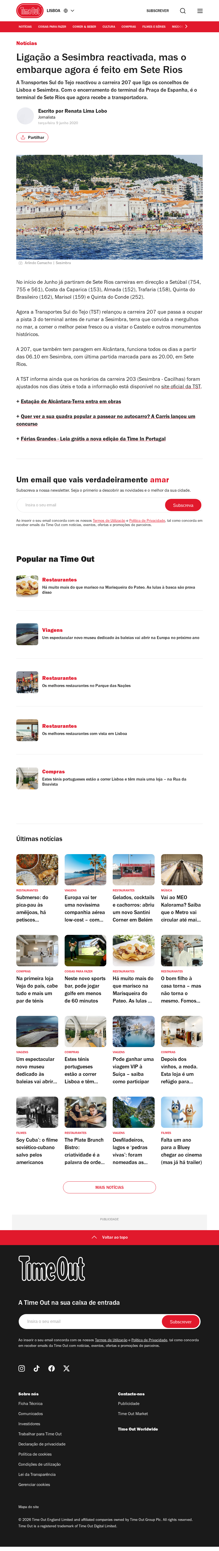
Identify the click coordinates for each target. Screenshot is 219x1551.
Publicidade (128, 1404)
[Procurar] (182, 10)
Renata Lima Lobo (86, 112)
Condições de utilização (39, 1465)
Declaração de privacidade (41, 1445)
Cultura (109, 27)
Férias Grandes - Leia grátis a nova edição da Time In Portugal (93, 439)
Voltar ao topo (115, 1238)
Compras (129, 27)
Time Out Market (133, 1414)
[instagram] (21, 1368)
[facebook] (51, 1368)
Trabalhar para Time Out (40, 1434)
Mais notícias (109, 1188)
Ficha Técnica (30, 1404)
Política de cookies (35, 1455)
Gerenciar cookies (34, 1485)
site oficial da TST (181, 387)
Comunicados (30, 1414)
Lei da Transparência (37, 1475)
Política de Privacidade (147, 521)
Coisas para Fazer (52, 27)
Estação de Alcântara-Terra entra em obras (71, 402)
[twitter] (66, 1368)
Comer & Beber (84, 27)
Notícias (25, 27)
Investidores (29, 1424)
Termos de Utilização (109, 521)
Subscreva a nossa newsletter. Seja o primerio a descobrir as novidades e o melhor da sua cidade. (103, 491)
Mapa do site (28, 1507)
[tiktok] (36, 1368)
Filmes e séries (154, 27)
